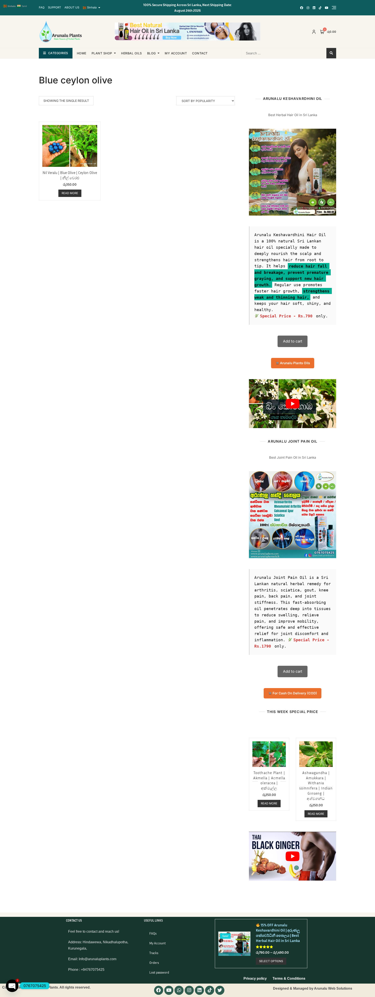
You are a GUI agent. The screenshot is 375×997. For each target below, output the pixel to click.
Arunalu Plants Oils (294, 363)
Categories (58, 53)
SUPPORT (54, 7)
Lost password (159, 972)
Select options (271, 961)
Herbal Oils (131, 53)
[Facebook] (158, 990)
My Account (157, 943)
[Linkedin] (199, 990)
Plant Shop (102, 53)
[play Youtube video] (292, 403)
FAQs (152, 933)
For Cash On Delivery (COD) (294, 693)
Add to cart (292, 341)
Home (81, 53)
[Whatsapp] (179, 990)
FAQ (41, 7)
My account (176, 53)
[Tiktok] (209, 990)
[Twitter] (219, 990)
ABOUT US (71, 7)
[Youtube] (168, 990)
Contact (200, 53)
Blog (151, 53)
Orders (154, 963)
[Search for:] (269, 53)
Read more (70, 193)
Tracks (153, 953)
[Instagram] (189, 990)
